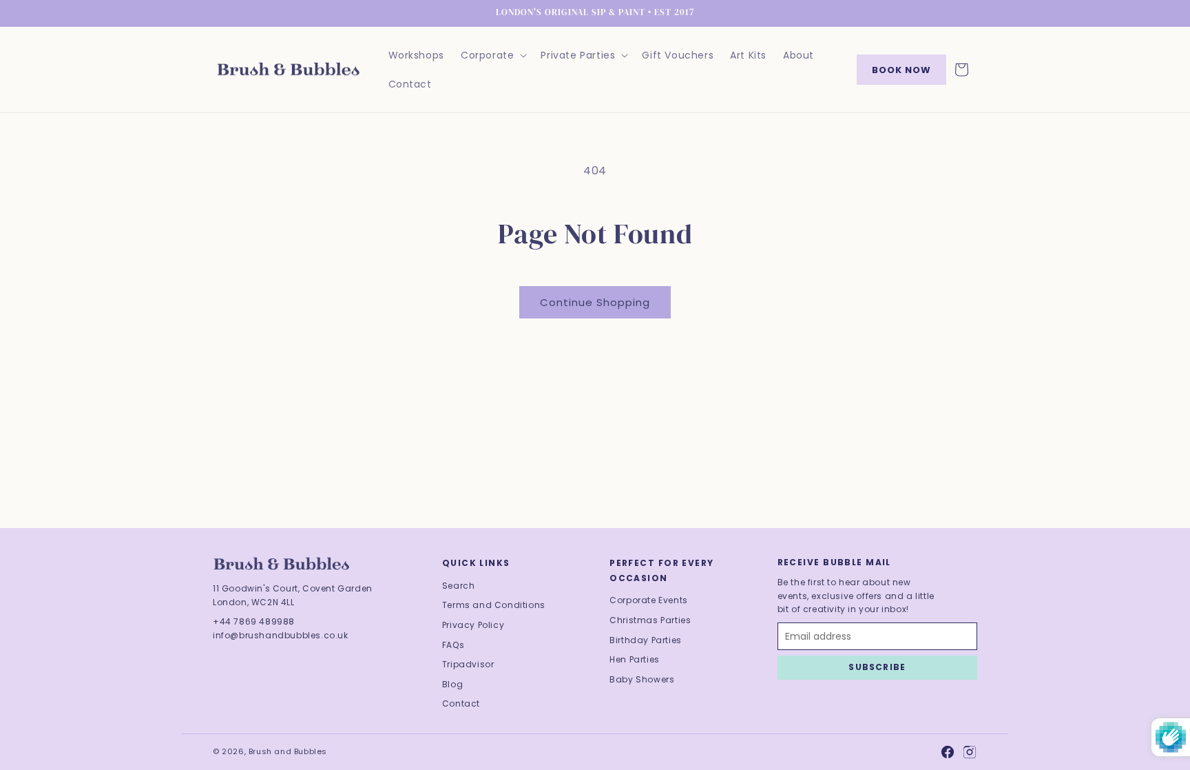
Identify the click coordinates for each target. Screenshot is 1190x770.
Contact (461, 703)
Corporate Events (648, 600)
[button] (492, 55)
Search (458, 585)
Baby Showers (641, 679)
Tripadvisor (468, 664)
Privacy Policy (473, 625)
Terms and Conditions (493, 605)
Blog (452, 684)
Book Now (901, 70)
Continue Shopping (595, 302)
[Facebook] (947, 752)
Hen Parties (634, 659)
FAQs (453, 645)
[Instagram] (969, 752)
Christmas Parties (650, 620)
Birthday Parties (645, 640)
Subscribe (877, 667)
